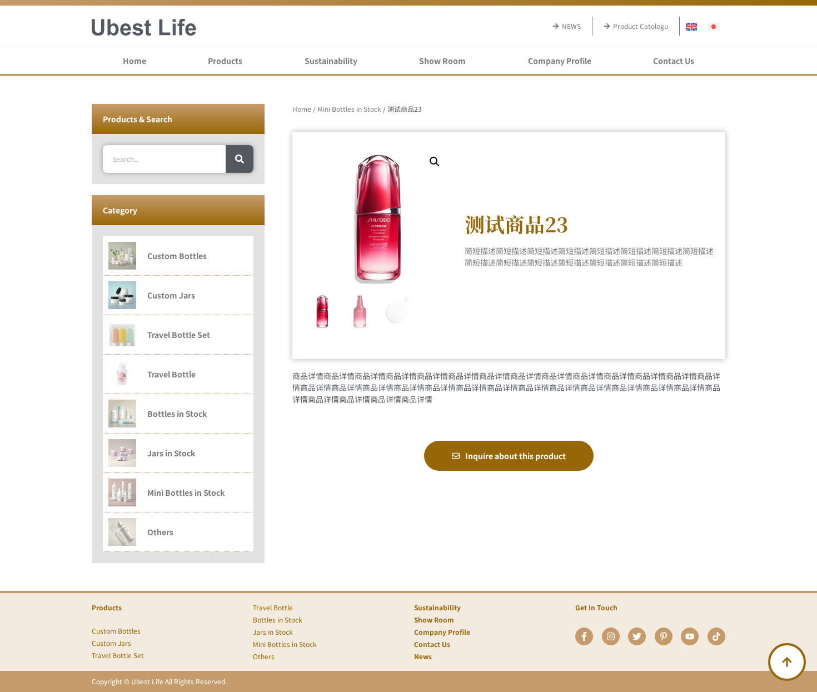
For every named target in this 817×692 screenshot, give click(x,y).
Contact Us (673, 60)
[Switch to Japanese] (714, 25)
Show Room (442, 60)
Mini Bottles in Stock (349, 108)
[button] (435, 162)
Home (134, 60)
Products (225, 60)
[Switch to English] (691, 25)
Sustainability (331, 60)
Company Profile (559, 60)
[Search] (239, 159)
